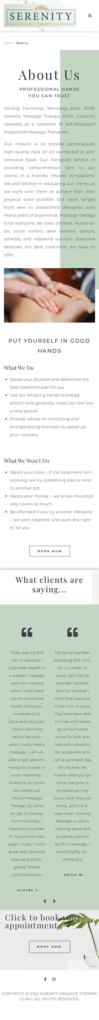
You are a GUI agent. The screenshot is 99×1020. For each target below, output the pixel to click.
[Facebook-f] (45, 979)
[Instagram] (54, 979)
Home (8, 43)
